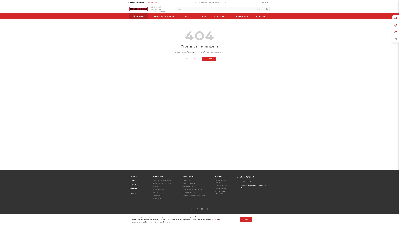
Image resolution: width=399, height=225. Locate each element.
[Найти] (267, 9)
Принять (246, 219)
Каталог (133, 176)
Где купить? (186, 180)
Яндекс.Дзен (207, 209)
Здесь (215, 219)
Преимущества (158, 189)
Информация (188, 176)
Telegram (197, 209)
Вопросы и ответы (188, 183)
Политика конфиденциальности (193, 195)
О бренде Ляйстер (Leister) (162, 183)
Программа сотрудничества (192, 189)
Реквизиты (157, 192)
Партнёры (157, 198)
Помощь (218, 176)
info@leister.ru (245, 181)
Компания (158, 176)
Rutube (202, 209)
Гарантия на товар (189, 192)
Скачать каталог (188, 186)
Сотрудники (157, 195)
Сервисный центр (221, 185)
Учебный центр (220, 188)
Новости (133, 189)
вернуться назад (192, 58)
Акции (132, 180)
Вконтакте (191, 209)
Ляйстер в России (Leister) (162, 180)
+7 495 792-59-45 (137, 2)
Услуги (132, 185)
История (156, 186)
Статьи (132, 193)
